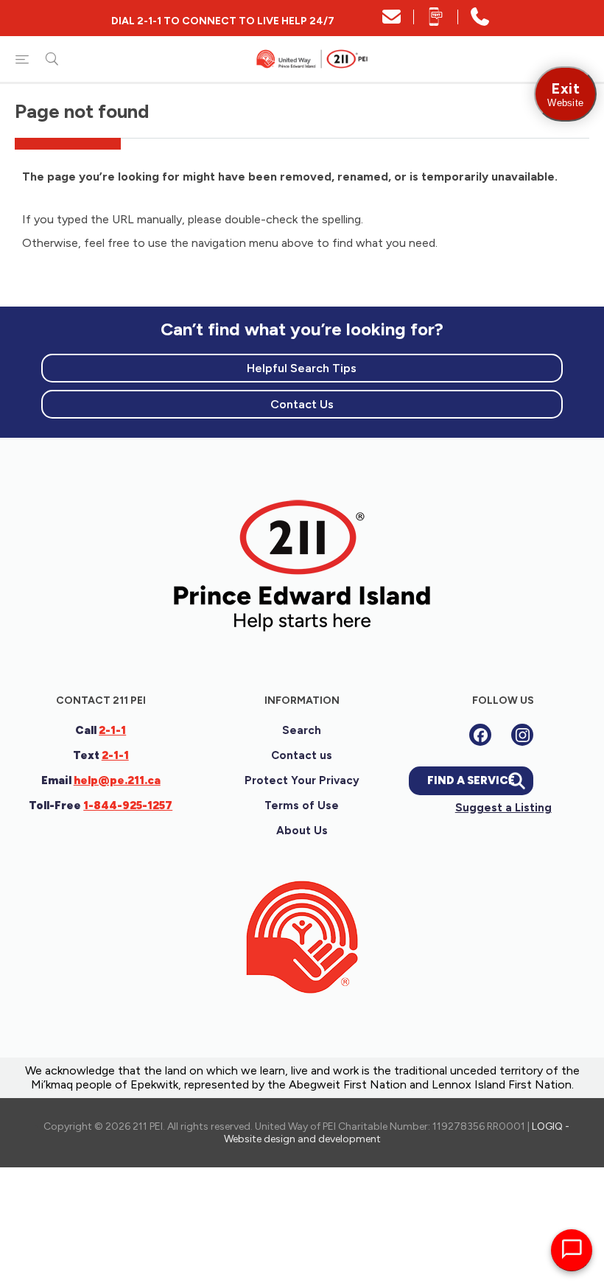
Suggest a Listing (503, 807)
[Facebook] (480, 735)
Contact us (301, 755)
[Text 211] (435, 22)
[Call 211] (480, 22)
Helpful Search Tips (302, 368)
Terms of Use (301, 805)
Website (565, 94)
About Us (302, 830)
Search (301, 730)
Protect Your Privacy (302, 780)
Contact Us (302, 404)
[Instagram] (522, 735)
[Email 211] (391, 22)
